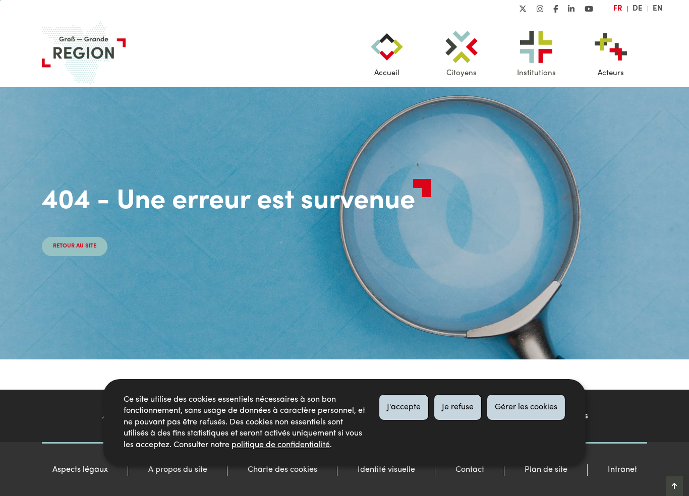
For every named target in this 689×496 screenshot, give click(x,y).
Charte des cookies (282, 470)
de (638, 8)
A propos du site (177, 470)
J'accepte (404, 407)
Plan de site (546, 470)
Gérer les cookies (526, 407)
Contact (469, 470)
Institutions (536, 73)
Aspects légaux (80, 470)
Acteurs (611, 73)
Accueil (386, 73)
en (657, 8)
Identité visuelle (386, 470)
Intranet (622, 470)
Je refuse (458, 407)
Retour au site (74, 246)
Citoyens (461, 73)
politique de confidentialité (281, 445)
